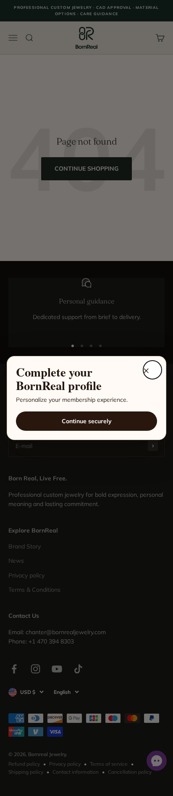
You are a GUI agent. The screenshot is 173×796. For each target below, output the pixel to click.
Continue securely (87, 421)
